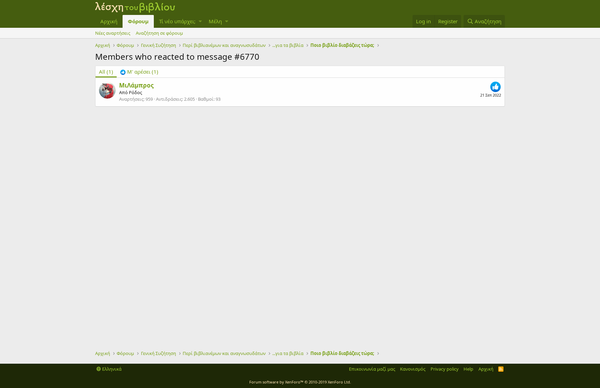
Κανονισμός (412, 369)
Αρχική (108, 21)
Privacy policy (445, 369)
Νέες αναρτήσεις (112, 33)
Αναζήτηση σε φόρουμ (159, 33)
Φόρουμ (138, 21)
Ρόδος (135, 92)
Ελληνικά (111, 369)
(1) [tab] (106, 71)
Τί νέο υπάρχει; (177, 21)
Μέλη (215, 21)
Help (468, 369)
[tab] (139, 71)
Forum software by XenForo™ (300, 382)
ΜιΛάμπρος (136, 85)
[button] (200, 21)
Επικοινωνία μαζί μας (372, 369)
